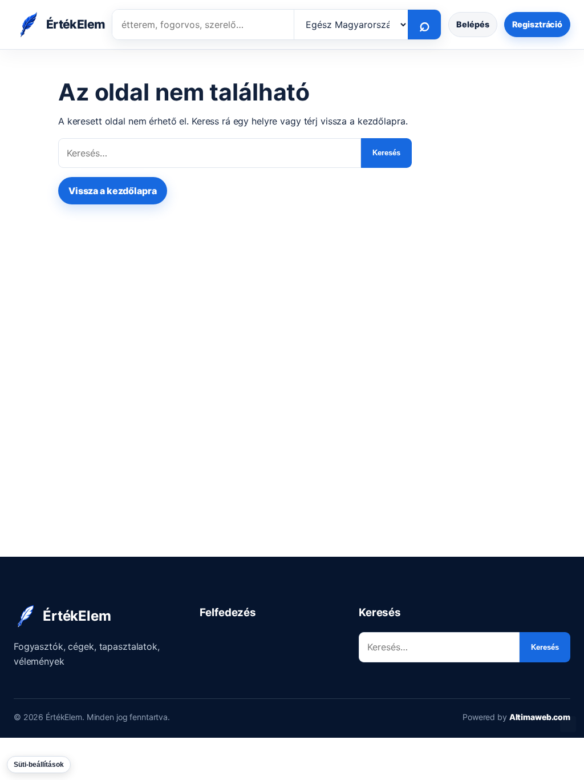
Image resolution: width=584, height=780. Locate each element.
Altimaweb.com (539, 717)
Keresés (386, 152)
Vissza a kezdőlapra (112, 190)
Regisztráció (537, 24)
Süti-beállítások (39, 765)
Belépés (472, 24)
